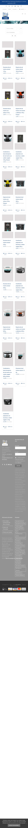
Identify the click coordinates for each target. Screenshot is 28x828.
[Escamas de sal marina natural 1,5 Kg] (20, 354)
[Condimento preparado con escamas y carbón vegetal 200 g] (20, 226)
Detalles (10, 78)
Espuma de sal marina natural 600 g (6, 329)
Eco (16, 531)
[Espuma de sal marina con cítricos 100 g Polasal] (7, 183)
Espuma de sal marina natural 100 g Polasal (19, 69)
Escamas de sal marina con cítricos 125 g (7, 110)
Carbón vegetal (19, 526)
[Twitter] (4, 464)
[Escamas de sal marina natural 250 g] (7, 226)
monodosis (18, 548)
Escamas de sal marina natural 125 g (7, 69)
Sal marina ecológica (20, 565)
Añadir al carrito (5, 79)
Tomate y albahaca (20, 575)
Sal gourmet (18, 558)
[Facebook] (2, 464)
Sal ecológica (18, 555)
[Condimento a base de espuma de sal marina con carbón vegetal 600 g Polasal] (7, 354)
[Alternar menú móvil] (25, 14)
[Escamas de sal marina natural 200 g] (20, 183)
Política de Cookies (7, 532)
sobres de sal (18, 572)
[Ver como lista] (15, 35)
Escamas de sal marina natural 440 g (7, 285)
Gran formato (19, 543)
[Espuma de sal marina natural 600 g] (7, 313)
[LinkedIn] (11, 464)
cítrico (17, 528)
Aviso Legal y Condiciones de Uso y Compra (6, 522)
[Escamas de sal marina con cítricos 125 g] (7, 94)
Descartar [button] (18, 3)
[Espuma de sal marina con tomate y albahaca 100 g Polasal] (20, 94)
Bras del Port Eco (19, 521)
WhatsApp (4, 459)
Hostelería (18, 545)
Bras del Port (18, 584)
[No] (26, 823)
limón (23, 545)
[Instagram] (6, 464)
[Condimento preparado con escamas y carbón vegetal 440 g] (20, 269)
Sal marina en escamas (18, 569)
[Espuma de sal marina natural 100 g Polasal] (20, 53)
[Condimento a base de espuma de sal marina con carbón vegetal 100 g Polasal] (7, 138)
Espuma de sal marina (20, 538)
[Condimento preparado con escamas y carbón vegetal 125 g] (20, 138)
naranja (17, 550)
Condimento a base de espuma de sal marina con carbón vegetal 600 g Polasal (7, 372)
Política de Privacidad (19, 459)
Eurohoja (18, 540)
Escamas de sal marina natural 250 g (7, 242)
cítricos (21, 528)
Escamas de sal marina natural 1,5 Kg (20, 370)
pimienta (17, 553)
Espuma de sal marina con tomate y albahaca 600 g (20, 329)
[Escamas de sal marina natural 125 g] (7, 53)
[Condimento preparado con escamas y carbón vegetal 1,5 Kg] (7, 399)
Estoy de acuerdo (14, 825)
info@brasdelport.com (7, 457)
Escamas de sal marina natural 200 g (19, 199)
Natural (22, 550)
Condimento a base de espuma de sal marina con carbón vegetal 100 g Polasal (7, 156)
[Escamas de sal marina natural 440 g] (7, 269)
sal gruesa (18, 560)
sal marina (18, 563)
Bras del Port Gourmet (20, 523)
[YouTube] (8, 464)
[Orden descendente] (21, 28)
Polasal (22, 553)
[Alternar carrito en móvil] (22, 14)
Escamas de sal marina (19, 534)
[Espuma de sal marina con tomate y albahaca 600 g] (20, 313)
